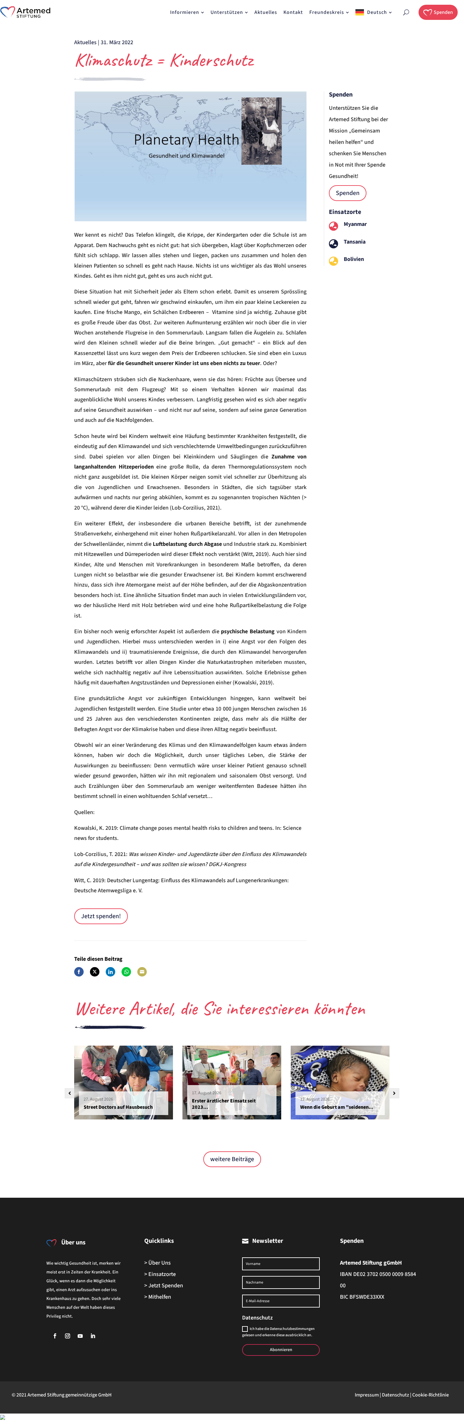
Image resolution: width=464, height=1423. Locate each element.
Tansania (355, 242)
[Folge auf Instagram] (67, 1336)
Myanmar (355, 224)
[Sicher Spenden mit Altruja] (2, 1418)
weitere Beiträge (232, 1159)
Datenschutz (395, 1394)
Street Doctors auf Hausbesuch (118, 1107)
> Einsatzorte (160, 1274)
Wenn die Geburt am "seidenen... (336, 1107)
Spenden (348, 193)
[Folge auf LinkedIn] (93, 1336)
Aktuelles (85, 42)
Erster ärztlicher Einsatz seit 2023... (224, 1104)
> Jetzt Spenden (163, 1286)
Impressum (367, 1394)
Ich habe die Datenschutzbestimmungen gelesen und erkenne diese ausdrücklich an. (278, 1332)
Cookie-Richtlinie (430, 1394)
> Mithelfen (157, 1297)
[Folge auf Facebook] (55, 1336)
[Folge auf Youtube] (80, 1336)
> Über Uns (157, 1263)
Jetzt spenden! (101, 916)
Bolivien (354, 259)
